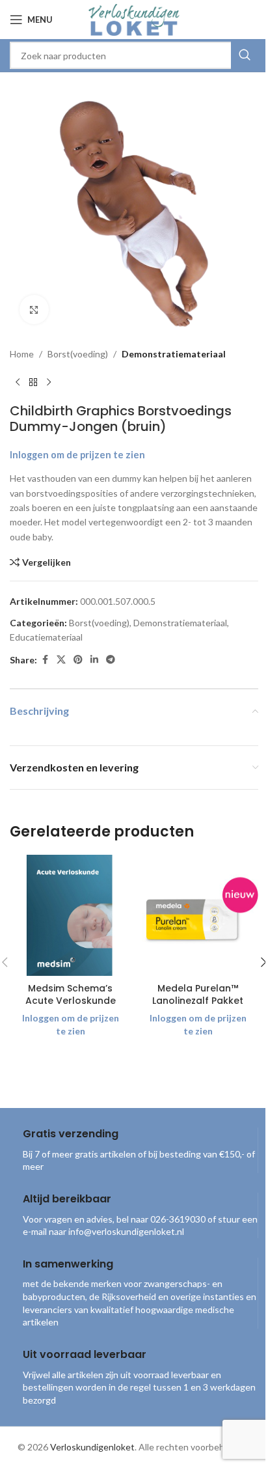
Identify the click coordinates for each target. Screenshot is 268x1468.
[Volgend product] (49, 382)
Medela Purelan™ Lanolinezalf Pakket (197, 995)
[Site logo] (134, 18)
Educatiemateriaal (46, 637)
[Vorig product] (17, 382)
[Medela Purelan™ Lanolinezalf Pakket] (197, 915)
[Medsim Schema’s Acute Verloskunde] (70, 915)
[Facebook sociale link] (45, 660)
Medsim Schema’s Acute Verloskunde (70, 995)
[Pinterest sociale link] (78, 660)
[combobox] (134, 55)
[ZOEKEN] (244, 55)
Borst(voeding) (77, 353)
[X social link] (61, 660)
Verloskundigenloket (92, 1446)
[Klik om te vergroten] (34, 309)
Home (22, 353)
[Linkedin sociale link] (94, 660)
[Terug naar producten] (33, 382)
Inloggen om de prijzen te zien (77, 454)
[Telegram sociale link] (110, 660)
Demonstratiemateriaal (174, 353)
